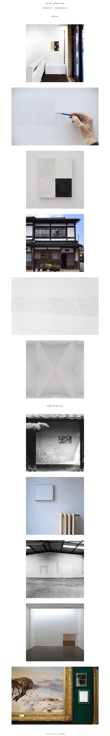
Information (61, 8)
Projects (47, 8)
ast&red (63, 733)
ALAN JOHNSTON (55, 3)
